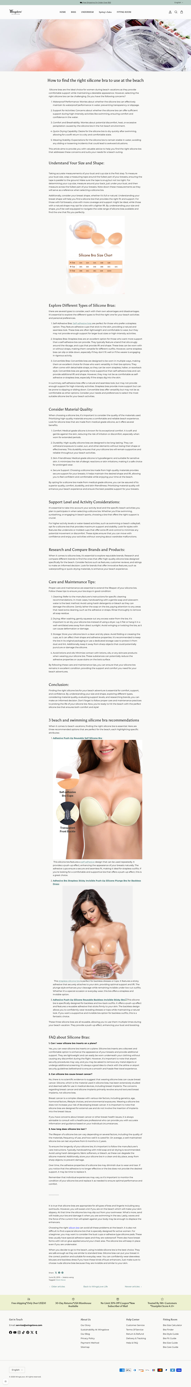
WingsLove (20, 1377)
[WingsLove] (15, 12)
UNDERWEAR (87, 12)
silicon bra (74, 1227)
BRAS (73, 12)
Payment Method (90, 1343)
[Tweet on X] (56, 1273)
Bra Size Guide (170, 1343)
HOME (63, 12)
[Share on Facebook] (59, 1273)
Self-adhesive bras (82, 323)
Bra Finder (168, 1329)
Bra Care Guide (170, 1347)
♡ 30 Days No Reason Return (95, 2)
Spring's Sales (105, 12)
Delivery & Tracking (136, 1338)
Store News (60, 1280)
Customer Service (135, 1325)
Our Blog (85, 1334)
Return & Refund (135, 1334)
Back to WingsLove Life (95, 1286)
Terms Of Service (134, 1329)
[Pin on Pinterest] (62, 1273)
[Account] (170, 12)
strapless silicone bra (69, 981)
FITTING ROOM (124, 12)
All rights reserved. (33, 1377)
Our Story (86, 1325)
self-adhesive (88, 862)
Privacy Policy (88, 1338)
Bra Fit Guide (169, 1338)
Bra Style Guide (171, 1334)
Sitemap (85, 1347)
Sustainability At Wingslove (95, 1329)
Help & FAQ (132, 1343)
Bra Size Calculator (172, 1325)
